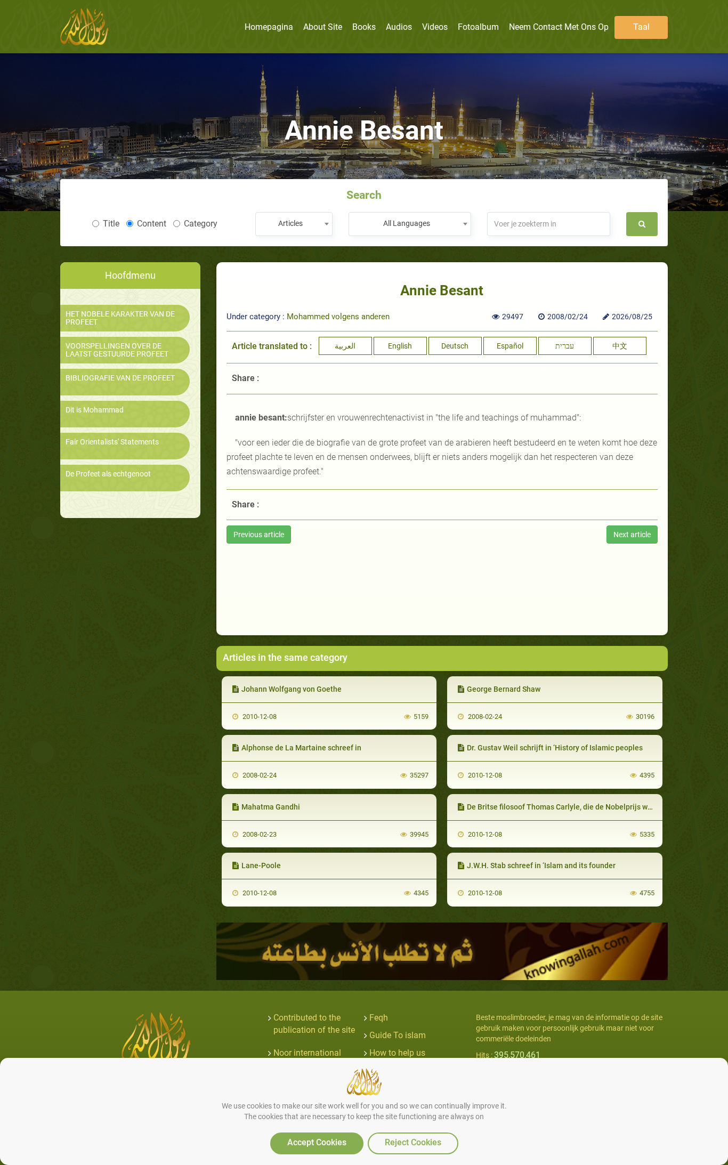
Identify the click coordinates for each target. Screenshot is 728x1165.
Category (200, 224)
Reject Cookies (413, 1142)
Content (151, 224)
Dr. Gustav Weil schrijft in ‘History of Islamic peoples (555, 747)
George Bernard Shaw (503, 689)
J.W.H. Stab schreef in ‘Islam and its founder (541, 865)
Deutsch (454, 346)
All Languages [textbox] (406, 223)
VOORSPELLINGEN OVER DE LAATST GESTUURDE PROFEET (117, 350)
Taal (641, 27)
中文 (619, 346)
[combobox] (294, 224)
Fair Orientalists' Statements (112, 442)
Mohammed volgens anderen (338, 316)
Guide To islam (397, 1035)
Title (111, 224)
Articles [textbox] (290, 223)
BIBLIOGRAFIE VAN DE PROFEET (120, 378)
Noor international (307, 1053)
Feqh (378, 1018)
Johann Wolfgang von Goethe (291, 689)
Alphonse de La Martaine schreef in (301, 747)
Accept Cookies (316, 1142)
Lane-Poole (261, 865)
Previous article (258, 534)
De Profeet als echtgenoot (108, 474)
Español (510, 346)
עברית (564, 346)
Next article (632, 534)
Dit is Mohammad (95, 410)
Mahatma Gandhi (270, 807)
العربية (345, 346)
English (400, 346)
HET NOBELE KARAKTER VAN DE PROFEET (120, 318)
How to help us (397, 1053)
